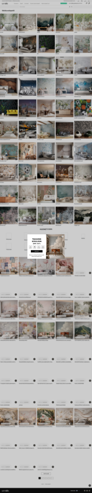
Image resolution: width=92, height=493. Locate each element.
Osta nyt (37, 251)
